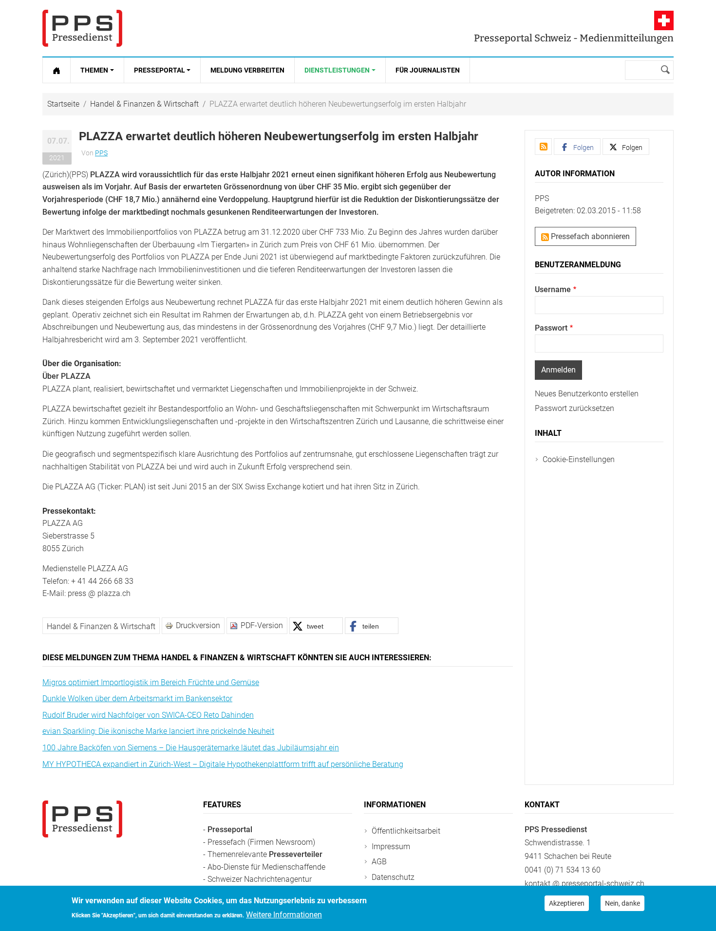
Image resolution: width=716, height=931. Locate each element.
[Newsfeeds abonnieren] (543, 146)
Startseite (63, 104)
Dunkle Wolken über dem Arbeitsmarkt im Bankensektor (137, 698)
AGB (379, 861)
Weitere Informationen (284, 914)
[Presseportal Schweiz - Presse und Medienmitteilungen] (82, 28)
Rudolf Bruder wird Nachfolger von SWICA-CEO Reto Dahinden (148, 715)
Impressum (391, 846)
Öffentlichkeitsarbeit (406, 831)
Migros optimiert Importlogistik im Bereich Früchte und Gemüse (150, 682)
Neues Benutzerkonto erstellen (587, 393)
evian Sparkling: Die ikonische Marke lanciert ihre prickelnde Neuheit (158, 731)
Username (553, 289)
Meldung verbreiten (247, 70)
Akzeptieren (566, 903)
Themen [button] (94, 70)
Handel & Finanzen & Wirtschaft (144, 104)
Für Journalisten (428, 70)
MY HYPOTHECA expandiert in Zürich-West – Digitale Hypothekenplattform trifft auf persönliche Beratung (222, 764)
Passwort (551, 328)
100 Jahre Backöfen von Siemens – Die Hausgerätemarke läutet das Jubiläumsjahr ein (190, 747)
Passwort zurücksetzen (574, 408)
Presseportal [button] (159, 70)
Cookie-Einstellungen (579, 459)
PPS (101, 153)
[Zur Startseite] (56, 70)
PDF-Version (262, 625)
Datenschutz (393, 877)
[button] (316, 625)
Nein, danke (622, 903)
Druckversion (198, 625)
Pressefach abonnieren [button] (589, 236)
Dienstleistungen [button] (337, 70)
